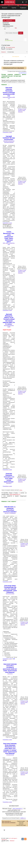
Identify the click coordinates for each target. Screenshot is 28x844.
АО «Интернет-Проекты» (9, 839)
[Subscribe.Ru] (9, 2)
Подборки (23, 7)
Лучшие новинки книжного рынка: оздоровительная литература (11, 15)
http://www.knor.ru (15, 494)
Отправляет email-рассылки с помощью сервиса (14, 4)
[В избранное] (4, 830)
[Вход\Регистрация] (23, 2)
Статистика (5, 45)
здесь (20, 490)
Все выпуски (15, 56)
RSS (16, 28)
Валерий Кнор (9, 40)
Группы (14, 7)
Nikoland (12, 840)
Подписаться (9, 20)
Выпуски (4, 7)
